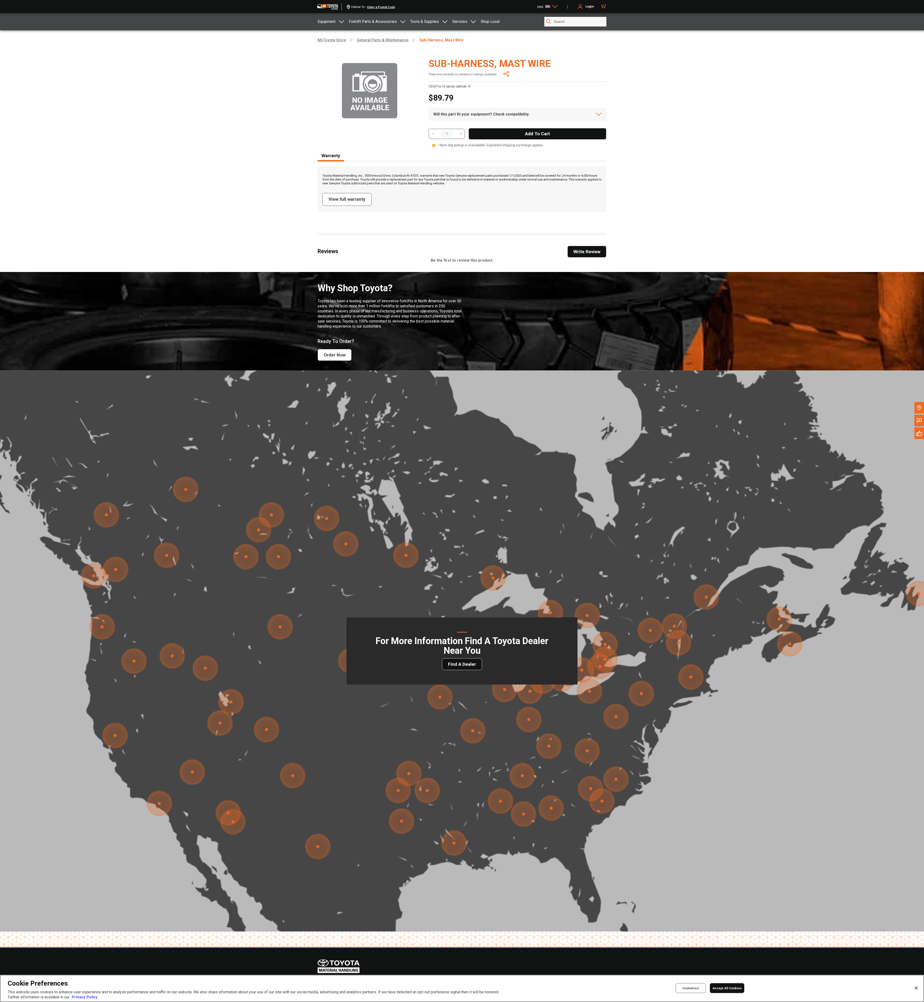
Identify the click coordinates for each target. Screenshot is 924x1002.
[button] (433, 133)
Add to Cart (537, 133)
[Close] (916, 988)
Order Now (335, 355)
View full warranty (347, 199)
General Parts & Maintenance (382, 40)
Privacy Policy (84, 997)
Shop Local (490, 21)
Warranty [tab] (330, 155)
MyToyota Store (332, 40)
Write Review (586, 251)
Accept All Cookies (727, 988)
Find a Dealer (462, 664)
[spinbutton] (447, 134)
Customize (690, 988)
